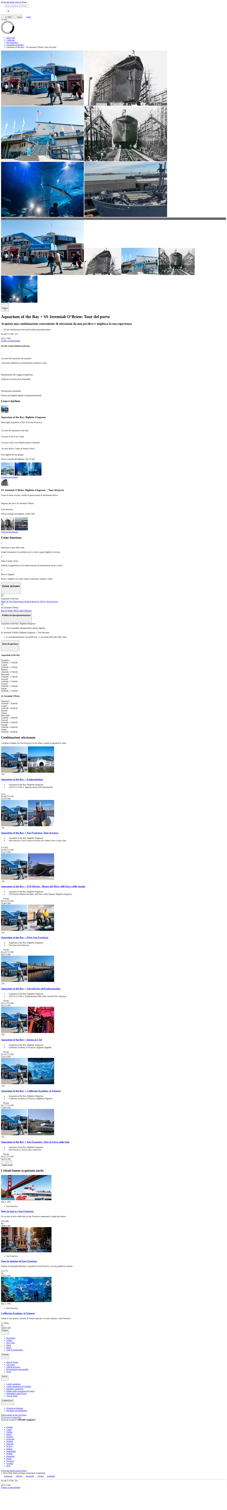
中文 (8, 1466)
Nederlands (11, 1451)
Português (10, 1456)
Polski (8, 1459)
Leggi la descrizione (9, 477)
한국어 (9, 1446)
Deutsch (9, 1437)
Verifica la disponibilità (10, 341)
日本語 (9, 1454)
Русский (10, 1461)
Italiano (9, 1449)
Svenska (9, 1463)
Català (9, 1429)
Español (9, 1441)
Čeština (9, 1432)
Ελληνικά (10, 1439)
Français (9, 1444)
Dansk (9, 1434)
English (9, 1427)
